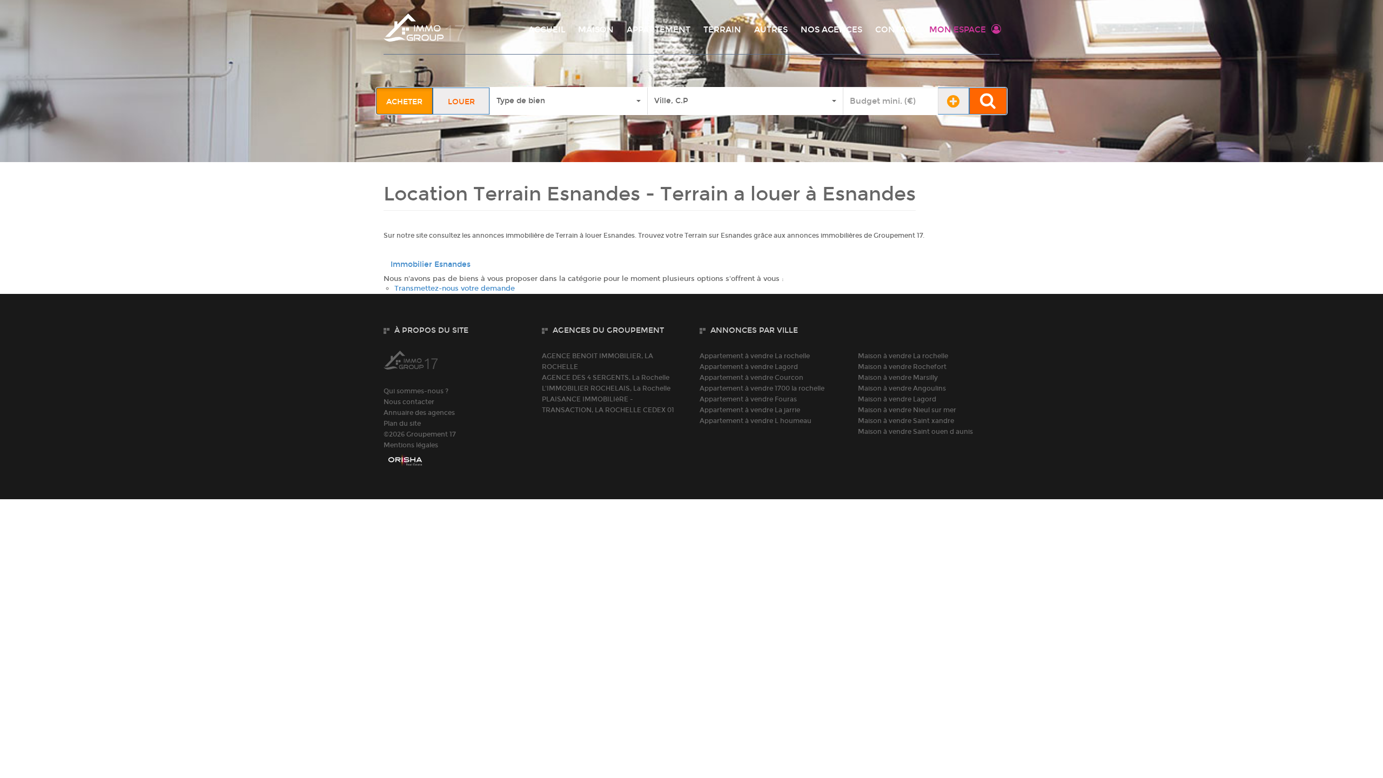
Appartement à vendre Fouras (748, 399)
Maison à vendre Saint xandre (906, 421)
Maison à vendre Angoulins (902, 388)
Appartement (658, 30)
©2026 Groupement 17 (420, 434)
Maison (596, 30)
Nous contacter (409, 402)
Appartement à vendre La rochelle (755, 356)
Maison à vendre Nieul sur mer (907, 410)
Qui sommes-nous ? (416, 391)
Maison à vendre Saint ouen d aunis (915, 431)
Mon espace (957, 30)
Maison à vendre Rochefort (902, 367)
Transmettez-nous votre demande (454, 288)
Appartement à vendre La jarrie (750, 410)
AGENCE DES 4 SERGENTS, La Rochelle (605, 377)
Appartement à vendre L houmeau (755, 421)
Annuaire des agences (419, 413)
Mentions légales (411, 445)
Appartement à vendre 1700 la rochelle (762, 388)
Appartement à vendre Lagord (749, 367)
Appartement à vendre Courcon (751, 377)
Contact (895, 30)
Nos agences (831, 30)
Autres (771, 30)
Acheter (404, 101)
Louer (461, 101)
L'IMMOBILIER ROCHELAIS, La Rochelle (606, 388)
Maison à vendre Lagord (897, 399)
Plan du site (402, 423)
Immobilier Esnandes (431, 264)
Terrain (722, 30)
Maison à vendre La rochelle (903, 356)
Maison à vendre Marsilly (898, 377)
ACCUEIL (546, 30)
